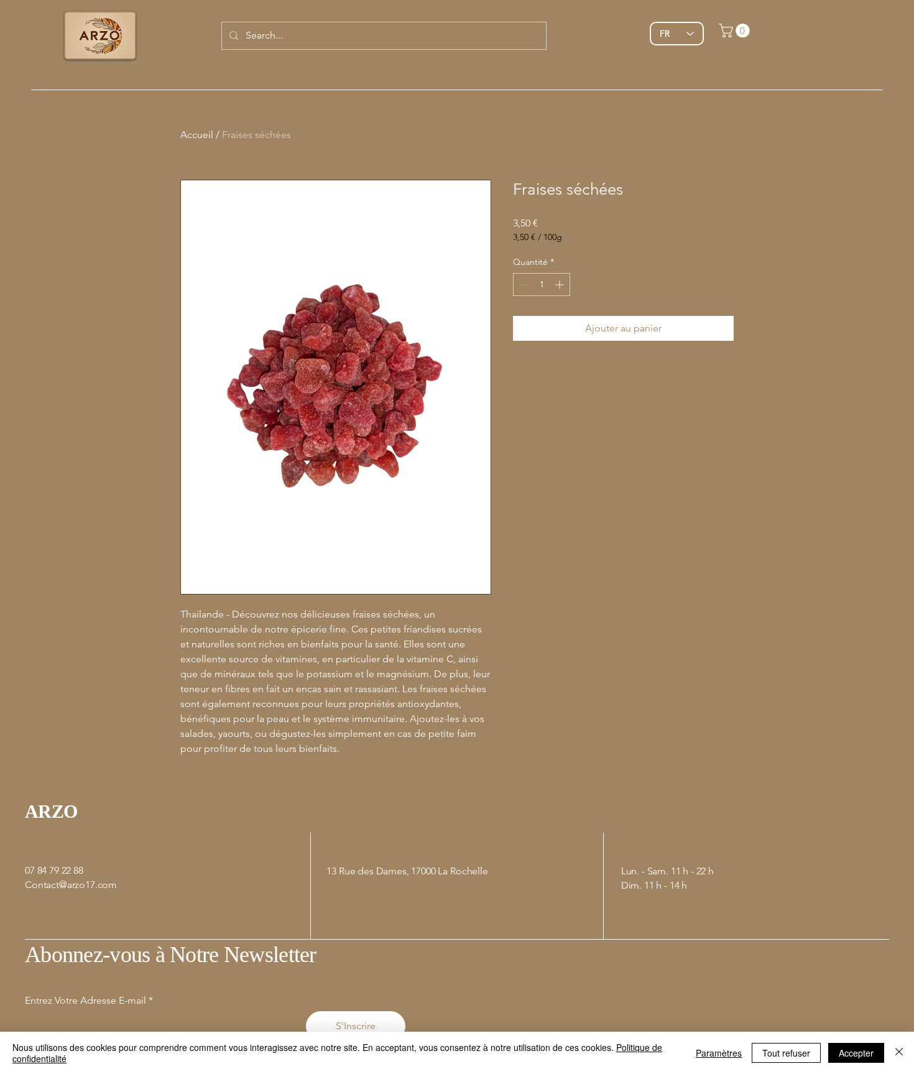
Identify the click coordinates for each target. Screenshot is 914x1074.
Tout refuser (786, 1053)
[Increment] (560, 284)
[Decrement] (522, 284)
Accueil (196, 135)
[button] (736, 30)
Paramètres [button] (719, 1053)
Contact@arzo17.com (71, 885)
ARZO (51, 811)
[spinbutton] (541, 284)
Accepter (856, 1053)
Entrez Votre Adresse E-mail (85, 1001)
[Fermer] (899, 1053)
